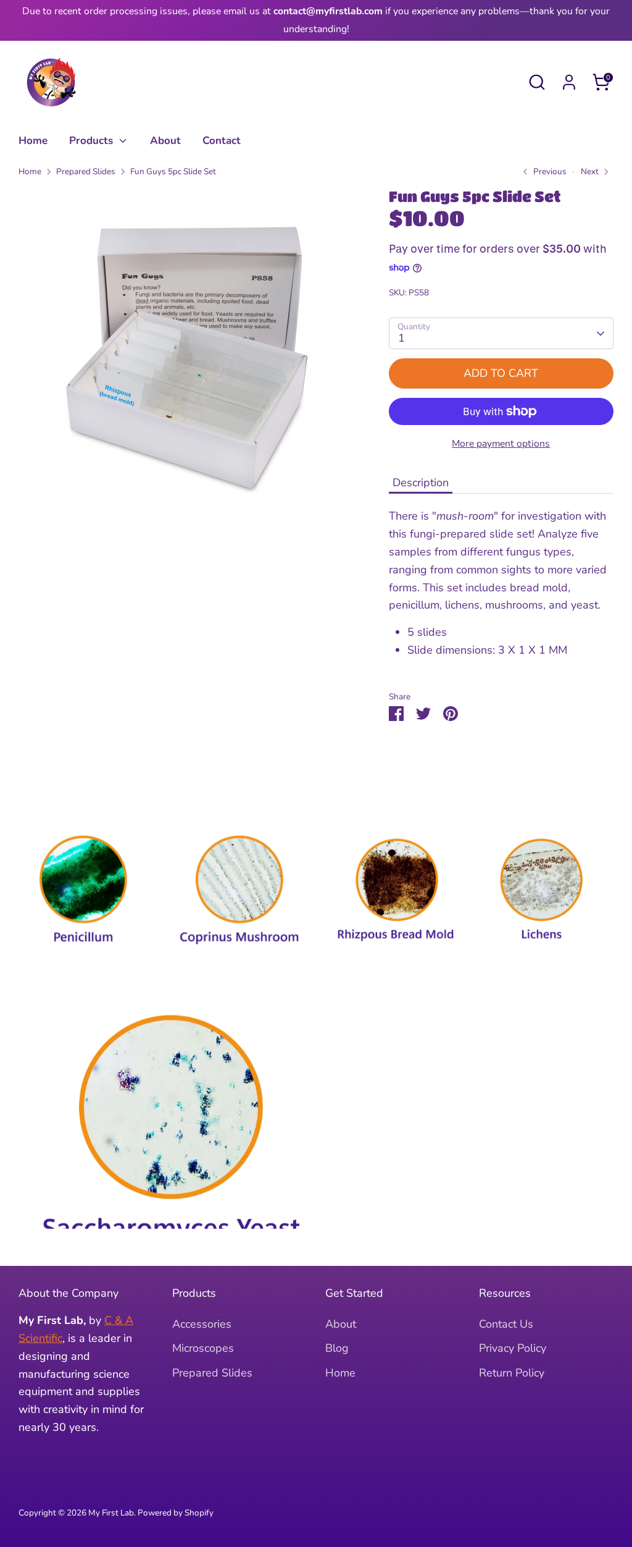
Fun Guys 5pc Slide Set (173, 171)
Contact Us (506, 1324)
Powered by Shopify (176, 1513)
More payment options (501, 443)
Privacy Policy (512, 1348)
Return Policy (511, 1372)
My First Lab (111, 1513)
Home (33, 140)
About (165, 140)
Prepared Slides (85, 171)
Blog (337, 1348)
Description (421, 482)
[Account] (569, 82)
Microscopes (203, 1348)
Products (92, 140)
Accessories (201, 1324)
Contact (221, 140)
